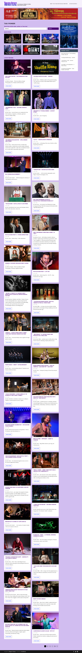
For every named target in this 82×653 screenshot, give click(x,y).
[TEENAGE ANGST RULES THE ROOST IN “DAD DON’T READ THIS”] (17, 580)
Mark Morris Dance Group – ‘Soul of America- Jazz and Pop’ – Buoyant (43, 366)
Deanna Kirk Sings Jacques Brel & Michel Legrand (17, 488)
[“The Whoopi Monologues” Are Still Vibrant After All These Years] (45, 292)
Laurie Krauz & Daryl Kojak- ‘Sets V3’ (44, 631)
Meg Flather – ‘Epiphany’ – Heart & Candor (43, 439)
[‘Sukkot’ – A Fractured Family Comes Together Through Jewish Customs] (17, 322)
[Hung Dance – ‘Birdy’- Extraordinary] (17, 354)
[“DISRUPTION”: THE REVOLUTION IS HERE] (45, 160)
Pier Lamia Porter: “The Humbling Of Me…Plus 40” (16, 77)
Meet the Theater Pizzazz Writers (59, 3)
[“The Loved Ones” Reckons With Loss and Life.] (45, 556)
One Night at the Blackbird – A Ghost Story (44, 111)
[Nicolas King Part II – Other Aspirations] (17, 224)
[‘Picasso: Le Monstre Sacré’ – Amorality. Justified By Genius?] (17, 544)
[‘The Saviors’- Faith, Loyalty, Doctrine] (17, 194)
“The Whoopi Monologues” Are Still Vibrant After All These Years (43, 302)
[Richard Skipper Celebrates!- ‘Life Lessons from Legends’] (17, 415)
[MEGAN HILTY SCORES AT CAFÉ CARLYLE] (17, 512)
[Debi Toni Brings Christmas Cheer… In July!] (45, 223)
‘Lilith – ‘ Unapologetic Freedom (42, 139)
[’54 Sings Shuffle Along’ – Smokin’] (45, 67)
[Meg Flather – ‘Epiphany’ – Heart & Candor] (45, 425)
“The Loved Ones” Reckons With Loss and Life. (44, 566)
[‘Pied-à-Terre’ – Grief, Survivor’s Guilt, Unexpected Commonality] (45, 460)
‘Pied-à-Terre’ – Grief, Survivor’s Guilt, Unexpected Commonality (44, 470)
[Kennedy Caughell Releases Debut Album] (17, 253)
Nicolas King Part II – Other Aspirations (16, 234)
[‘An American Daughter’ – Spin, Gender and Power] (17, 130)
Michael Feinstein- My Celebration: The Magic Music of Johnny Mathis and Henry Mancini (17, 626)
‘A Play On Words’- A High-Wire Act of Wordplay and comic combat (16, 394)
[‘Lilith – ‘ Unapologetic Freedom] (45, 130)
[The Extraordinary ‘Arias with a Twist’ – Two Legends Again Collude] (17, 446)
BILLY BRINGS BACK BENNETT (12, 174)
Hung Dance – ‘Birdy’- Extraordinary (16, 364)
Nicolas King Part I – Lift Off (41, 271)
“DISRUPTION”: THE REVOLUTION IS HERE (43, 169)
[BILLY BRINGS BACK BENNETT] (17, 164)
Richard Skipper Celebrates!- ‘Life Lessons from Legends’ (17, 425)
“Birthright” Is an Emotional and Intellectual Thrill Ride (43, 335)
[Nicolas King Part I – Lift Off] (45, 261)
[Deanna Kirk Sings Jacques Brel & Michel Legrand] (17, 478)
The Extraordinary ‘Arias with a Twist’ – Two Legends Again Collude (17, 456)
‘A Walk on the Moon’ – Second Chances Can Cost (44, 505)
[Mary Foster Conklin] (45, 589)
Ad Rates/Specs (73, 3)
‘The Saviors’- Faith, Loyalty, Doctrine (16, 203)
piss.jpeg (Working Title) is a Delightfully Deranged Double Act (43, 200)
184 (55, 646)
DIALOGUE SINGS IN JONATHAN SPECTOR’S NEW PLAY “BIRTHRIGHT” (44, 397)
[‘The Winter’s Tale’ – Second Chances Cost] (17, 98)
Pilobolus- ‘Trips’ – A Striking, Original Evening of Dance (44, 535)
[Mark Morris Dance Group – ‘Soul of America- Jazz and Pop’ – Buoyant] (45, 356)
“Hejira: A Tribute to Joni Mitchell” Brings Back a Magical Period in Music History (16, 294)
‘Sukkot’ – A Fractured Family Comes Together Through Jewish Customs (16, 333)
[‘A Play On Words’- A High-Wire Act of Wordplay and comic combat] (17, 384)
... (52, 646)
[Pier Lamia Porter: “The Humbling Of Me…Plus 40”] (17, 67)
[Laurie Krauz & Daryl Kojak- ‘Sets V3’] (45, 621)
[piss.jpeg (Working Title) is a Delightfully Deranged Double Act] (45, 190)
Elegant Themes (12, 651)
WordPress (23, 651)
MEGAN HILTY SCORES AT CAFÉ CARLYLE (15, 521)
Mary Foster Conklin (39, 599)
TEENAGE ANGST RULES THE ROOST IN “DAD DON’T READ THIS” (16, 590)
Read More (8, 86)
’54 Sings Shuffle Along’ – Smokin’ (43, 76)
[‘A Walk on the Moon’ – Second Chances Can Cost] (45, 494)
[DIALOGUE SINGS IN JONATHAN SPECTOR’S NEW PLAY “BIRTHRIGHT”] (45, 387)
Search (50, 28)
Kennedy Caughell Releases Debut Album (16, 263)
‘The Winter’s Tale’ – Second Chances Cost (16, 108)
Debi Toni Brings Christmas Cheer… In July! (44, 233)
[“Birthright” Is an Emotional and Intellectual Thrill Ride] (45, 325)
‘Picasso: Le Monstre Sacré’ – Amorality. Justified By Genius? (17, 557)
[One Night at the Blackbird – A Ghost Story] (45, 99)
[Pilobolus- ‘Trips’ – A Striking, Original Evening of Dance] (45, 525)
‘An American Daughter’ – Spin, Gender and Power (16, 140)
